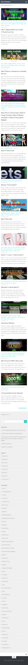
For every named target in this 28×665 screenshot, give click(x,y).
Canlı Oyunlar (17, 249)
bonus (16, 65)
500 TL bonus (4, 63)
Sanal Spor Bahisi (12, 317)
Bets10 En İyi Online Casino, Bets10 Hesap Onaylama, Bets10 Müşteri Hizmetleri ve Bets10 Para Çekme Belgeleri (13, 438)
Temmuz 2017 (5, 479)
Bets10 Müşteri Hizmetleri (8, 105)
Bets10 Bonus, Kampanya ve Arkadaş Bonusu (12, 433)
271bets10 (3, 22)
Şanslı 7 (11, 250)
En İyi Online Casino (6, 588)
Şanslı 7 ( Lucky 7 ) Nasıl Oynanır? (12, 255)
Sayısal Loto (17, 250)
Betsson (3, 180)
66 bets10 (4, 508)
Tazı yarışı (3, 319)
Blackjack (22, 247)
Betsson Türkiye (18, 180)
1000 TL (3, 387)
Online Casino (4, 250)
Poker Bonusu (8, 148)
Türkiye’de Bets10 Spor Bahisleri (12, 393)
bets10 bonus (12, 23)
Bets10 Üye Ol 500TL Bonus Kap (12, 361)
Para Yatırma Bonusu (7, 611)
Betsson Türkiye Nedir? (9, 185)
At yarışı (3, 315)
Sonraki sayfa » (22, 408)
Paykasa (17, 215)
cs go (3, 584)
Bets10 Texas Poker (7, 151)
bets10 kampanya (9, 65)
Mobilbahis (4, 317)
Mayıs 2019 (5, 456)
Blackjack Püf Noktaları (7, 249)
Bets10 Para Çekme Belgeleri (8, 551)
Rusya (7, 356)
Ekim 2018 (4, 462)
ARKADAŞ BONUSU (12, 63)
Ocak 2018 (4, 476)
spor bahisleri (21, 317)
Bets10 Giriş (20, 23)
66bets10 (4, 511)
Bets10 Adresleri (5, 2)
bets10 (6, 23)
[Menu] (26, 2)
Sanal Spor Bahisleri (7, 323)
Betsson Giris (9, 180)
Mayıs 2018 (5, 466)
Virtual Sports (10, 319)
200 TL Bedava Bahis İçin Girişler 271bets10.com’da (13, 430)
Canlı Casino (22, 65)
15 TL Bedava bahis (5, 281)
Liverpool (7, 25)
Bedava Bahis (9, 315)
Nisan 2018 (4, 469)
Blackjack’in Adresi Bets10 (10, 287)
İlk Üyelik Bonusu (9, 215)
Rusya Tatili (13, 356)
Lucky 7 (23, 249)
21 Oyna (13, 281)
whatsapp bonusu (5, 67)
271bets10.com (11, 22)
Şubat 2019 (5, 459)
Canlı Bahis (9, 107)
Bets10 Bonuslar (6, 219)
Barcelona (18, 22)
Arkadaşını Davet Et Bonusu (8, 213)
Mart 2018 (4, 472)
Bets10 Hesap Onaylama (18, 103)
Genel (19, 315)
